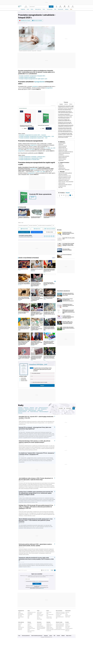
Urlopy (36, 379)
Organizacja (20, 595)
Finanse (66, 586)
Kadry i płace (20, 600)
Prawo (44, 9)
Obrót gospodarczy (21, 586)
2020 (20, 149)
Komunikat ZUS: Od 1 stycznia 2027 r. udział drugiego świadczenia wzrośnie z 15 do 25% (65, 106)
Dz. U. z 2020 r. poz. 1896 (39, 171)
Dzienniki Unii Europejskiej (41, 599)
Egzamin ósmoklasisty (31, 602)
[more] (53, 225)
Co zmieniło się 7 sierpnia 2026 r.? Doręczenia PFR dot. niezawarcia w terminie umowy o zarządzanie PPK (65, 115)
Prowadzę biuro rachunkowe (60, 585)
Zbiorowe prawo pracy (32, 382)
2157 (33, 149)
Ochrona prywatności (26, 607)
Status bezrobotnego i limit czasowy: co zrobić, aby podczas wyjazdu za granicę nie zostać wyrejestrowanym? (65, 112)
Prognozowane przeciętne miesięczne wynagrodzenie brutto (65, 185)
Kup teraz (30, 128)
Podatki (19, 584)
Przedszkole (29, 595)
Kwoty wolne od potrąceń (62, 174)
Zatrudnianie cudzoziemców (63, 291)
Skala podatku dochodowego (60, 601)
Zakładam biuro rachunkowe (60, 584)
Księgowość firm (21, 582)
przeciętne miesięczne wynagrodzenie (44, 225)
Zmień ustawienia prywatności (36, 607)
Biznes (32, 9)
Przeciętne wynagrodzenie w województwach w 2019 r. (31, 158)
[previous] (41, 542)
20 (65, 195)
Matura (29, 601)
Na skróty (67, 594)
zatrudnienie (34, 86)
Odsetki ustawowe (59, 600)
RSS (54, 607)
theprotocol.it (67, 601)
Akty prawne (39, 594)
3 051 (52, 542)
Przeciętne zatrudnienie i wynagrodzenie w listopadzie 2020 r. (32, 75)
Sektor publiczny (38, 9)
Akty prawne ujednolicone (41, 600)
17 (59, 195)
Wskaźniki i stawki (59, 594)
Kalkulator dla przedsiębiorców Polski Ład (65, 151)
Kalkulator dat (60, 144)
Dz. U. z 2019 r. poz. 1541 (49, 148)
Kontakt (58, 607)
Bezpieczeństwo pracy (34, 383)
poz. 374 (29, 149)
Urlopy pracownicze (61, 168)
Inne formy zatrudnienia (22, 383)
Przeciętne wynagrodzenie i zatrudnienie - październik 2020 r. (32, 156)
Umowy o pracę (61, 165)
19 (63, 195)
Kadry (28, 9)
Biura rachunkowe (59, 582)
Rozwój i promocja (21, 599)
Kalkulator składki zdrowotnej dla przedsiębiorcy (64, 154)
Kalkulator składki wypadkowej (63, 156)
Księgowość (23, 9)
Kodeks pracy (26, 379)
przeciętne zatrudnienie (33, 225)
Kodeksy (38, 601)
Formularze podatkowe (68, 600)
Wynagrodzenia (61, 166)
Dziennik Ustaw (39, 595)
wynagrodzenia (33, 145)
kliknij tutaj (42, 560)
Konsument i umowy (40, 586)
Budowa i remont (68, 587)
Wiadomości (20, 379)
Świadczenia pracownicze (43, 379)
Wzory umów (67, 599)
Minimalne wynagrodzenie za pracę (64, 177)
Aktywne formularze (64, 162)
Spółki (47, 585)
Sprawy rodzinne (39, 584)
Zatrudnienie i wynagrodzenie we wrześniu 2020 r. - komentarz (32, 135)
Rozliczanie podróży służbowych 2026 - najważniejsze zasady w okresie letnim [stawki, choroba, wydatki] (65, 129)
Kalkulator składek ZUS (62, 157)
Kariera (50, 607)
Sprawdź (32, 197)
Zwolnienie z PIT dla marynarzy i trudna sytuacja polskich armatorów (65, 137)
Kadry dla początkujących (43, 383)
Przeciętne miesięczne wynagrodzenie (27, 77)
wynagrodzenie (39, 81)
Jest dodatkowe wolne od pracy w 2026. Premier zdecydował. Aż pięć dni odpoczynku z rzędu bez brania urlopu (65, 118)
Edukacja (66, 9)
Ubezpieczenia (40, 382)
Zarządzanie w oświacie (31, 600)
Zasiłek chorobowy (61, 183)
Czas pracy (60, 163)
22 (70, 195)
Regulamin (46, 607)
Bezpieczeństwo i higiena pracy (63, 169)
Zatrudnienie (32, 379)
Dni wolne (59, 230)
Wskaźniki (62, 171)
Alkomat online (61, 160)
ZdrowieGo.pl (67, 595)
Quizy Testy (60, 187)
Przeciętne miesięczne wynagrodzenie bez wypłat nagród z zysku (33, 78)
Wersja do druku (25, 228)
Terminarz (62, 192)
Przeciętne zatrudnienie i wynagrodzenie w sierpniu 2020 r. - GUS (33, 137)
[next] (54, 542)
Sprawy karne (39, 585)
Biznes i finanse (48, 584)
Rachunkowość (20, 585)
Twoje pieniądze (50, 9)
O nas (19, 607)
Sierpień (68, 192)
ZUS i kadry (20, 587)
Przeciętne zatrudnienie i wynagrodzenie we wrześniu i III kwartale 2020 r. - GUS (36, 136)
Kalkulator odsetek (49, 599)
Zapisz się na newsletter (51, 228)
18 (61, 195)
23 (72, 195)
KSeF (71, 9)
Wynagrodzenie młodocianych (63, 180)
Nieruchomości (60, 9)
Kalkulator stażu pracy (49, 600)
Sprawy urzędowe (40, 587)
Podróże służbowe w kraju (60, 595)
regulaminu (37, 553)
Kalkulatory (62, 141)
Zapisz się (37, 555)
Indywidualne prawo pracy (22, 382)
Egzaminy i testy (30, 599)
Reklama (63, 607)
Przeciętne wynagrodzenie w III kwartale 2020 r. (29, 159)
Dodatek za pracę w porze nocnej (64, 178)
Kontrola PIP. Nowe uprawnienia (40, 194)
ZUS (28, 383)
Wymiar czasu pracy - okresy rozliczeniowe (65, 181)
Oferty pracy (67, 602)
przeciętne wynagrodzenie (23, 225)
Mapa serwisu (68, 607)
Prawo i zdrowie (39, 591)
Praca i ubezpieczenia (49, 586)
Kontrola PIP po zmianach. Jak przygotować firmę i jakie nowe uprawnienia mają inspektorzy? (65, 109)
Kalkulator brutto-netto (62, 147)
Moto (55, 9)
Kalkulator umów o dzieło (62, 150)
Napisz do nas (37, 228)
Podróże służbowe (59, 599)
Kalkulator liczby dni (61, 143)
